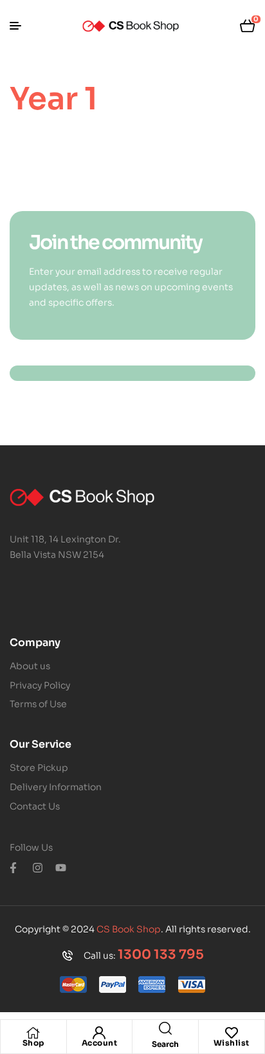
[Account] (99, 1032)
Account (100, 1043)
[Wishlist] (231, 1032)
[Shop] (33, 1032)
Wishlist (232, 1043)
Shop (33, 1043)
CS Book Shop (128, 929)
